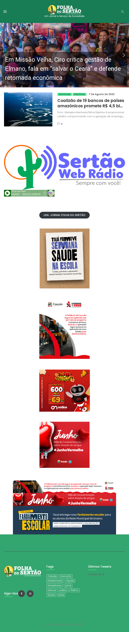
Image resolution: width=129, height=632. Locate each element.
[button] (64, 55)
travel (61, 594)
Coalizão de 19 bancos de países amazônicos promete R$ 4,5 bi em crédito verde (90, 106)
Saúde (51, 594)
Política (79, 94)
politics (63, 590)
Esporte (70, 580)
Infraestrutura (55, 585)
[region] (64, 55)
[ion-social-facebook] (21, 593)
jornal (68, 585)
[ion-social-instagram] (30, 593)
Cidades (52, 576)
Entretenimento (55, 580)
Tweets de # (96, 574)
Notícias (64, 94)
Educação (65, 576)
